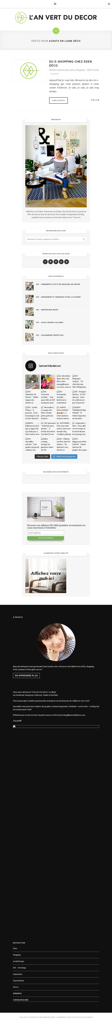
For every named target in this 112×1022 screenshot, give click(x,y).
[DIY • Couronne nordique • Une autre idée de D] (48, 397)
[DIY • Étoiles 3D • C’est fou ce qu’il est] (48, 382)
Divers (16, 987)
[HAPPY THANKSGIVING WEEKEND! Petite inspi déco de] (79, 413)
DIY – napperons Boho (47, 310)
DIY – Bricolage (19, 968)
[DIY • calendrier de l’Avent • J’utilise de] (32, 397)
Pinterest (38, 695)
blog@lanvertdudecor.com (74, 715)
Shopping (80, 70)
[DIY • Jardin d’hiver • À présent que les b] (32, 413)
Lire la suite (58, 100)
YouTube (54, 695)
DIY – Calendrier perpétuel (50, 335)
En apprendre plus (26, 675)
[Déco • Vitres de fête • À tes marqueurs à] (32, 382)
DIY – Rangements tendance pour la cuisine (58, 297)
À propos (17, 993)
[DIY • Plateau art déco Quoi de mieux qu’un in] (64, 445)
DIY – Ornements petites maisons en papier (58, 284)
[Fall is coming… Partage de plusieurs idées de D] (48, 445)
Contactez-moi (20, 1000)
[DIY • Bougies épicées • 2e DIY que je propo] (79, 397)
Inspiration (17, 974)
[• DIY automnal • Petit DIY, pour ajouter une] (48, 429)
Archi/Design (18, 961)
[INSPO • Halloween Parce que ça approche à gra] (32, 429)
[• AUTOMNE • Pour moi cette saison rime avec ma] (64, 429)
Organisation (18, 981)
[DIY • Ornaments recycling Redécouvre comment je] (64, 397)
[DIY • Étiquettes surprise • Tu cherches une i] (79, 382)
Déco (72, 70)
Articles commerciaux (59, 70)
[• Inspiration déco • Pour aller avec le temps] (79, 429)
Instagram (29, 695)
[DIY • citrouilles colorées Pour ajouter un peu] (32, 445)
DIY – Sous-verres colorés (49, 322)
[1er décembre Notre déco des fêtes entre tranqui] (64, 382)
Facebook (20, 695)
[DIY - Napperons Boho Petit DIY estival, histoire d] (79, 445)
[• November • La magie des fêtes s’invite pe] (48, 413)
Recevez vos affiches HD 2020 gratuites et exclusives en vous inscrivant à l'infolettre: (56, 526)
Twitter (46, 695)
